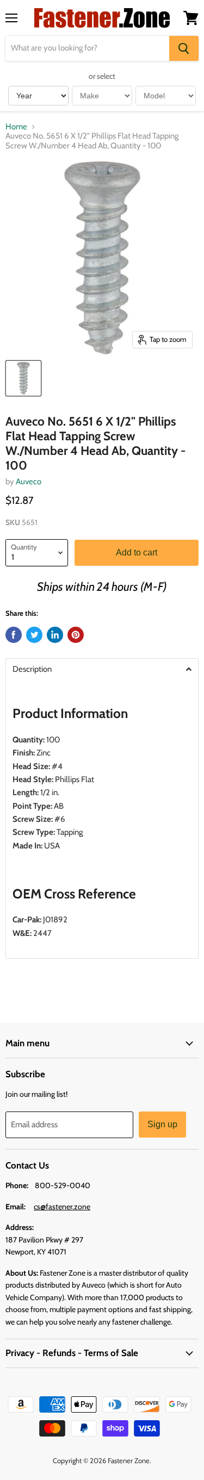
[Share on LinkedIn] (55, 635)
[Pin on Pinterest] (75, 635)
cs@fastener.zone (62, 1207)
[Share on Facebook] (13, 635)
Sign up (162, 1124)
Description (32, 669)
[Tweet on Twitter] (34, 635)
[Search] (184, 48)
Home (16, 127)
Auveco (28, 481)
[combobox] (87, 48)
